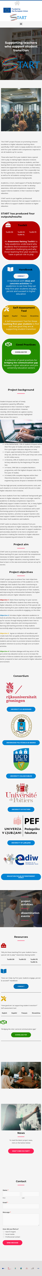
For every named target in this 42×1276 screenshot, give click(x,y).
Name (5, 1190)
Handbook (25, 269)
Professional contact (12, 1237)
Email (5, 1202)
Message (7, 1212)
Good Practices (26, 344)
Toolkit (22, 225)
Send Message (12, 1243)
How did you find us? (11, 1229)
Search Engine (10, 1232)
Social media (9, 1234)
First (4, 1198)
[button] (21, 24)
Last (23, 1198)
